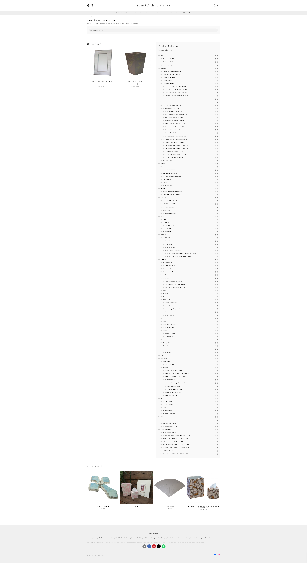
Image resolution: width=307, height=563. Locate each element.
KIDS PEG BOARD (168, 80)
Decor (158, 13)
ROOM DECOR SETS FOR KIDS (172, 105)
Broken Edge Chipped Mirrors (174, 309)
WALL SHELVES (167, 185)
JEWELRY (163, 235)
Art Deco (165, 275)
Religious (171, 13)
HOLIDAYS (166, 222)
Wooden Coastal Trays (170, 426)
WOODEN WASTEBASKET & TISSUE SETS (175, 454)
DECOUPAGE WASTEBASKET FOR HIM (176, 148)
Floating (165, 293)
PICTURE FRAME (168, 404)
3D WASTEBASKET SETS (170, 432)
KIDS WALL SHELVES (169, 102)
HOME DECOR (167, 228)
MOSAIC (165, 330)
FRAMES (163, 188)
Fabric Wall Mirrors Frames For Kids (176, 114)
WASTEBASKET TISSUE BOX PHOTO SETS (176, 139)
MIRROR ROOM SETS (169, 324)
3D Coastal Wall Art (169, 59)
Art (132, 13)
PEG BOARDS (167, 179)
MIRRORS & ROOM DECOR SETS (172, 176)
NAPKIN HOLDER (168, 451)
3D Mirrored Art (168, 262)
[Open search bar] (218, 5)
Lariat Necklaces (170, 247)
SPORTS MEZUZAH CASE (174, 389)
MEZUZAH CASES (170, 380)
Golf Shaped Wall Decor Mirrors (175, 287)
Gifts (177, 13)
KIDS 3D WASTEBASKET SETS (174, 151)
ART (162, 56)
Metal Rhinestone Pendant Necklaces (179, 256)
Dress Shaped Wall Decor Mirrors (175, 284)
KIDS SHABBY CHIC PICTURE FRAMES (176, 96)
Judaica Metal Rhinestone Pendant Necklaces (181, 253)
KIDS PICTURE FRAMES (170, 83)
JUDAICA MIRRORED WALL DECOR (175, 377)
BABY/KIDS (164, 68)
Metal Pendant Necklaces (173, 250)
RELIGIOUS (164, 358)
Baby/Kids (183, 13)
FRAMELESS (166, 299)
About (117, 13)
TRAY (164, 407)
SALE (162, 398)
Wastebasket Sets (150, 13)
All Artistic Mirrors (169, 265)
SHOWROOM (166, 210)
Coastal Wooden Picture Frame (172, 191)
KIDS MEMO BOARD (169, 77)
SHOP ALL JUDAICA (171, 395)
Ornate (165, 340)
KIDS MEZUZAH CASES (174, 386)
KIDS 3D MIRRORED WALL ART (172, 71)
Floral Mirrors (169, 312)
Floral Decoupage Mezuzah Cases (177, 383)
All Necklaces (169, 244)
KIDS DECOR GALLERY (169, 204)
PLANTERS (166, 182)
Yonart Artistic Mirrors (154, 5)
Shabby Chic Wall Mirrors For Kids (175, 123)
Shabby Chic (166, 343)
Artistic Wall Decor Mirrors (173, 281)
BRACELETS (166, 238)
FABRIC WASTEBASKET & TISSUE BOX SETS (176, 444)
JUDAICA (165, 367)
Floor (164, 296)
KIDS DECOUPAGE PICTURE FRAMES (176, 86)
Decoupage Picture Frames (171, 194)
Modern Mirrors (170, 315)
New (122, 13)
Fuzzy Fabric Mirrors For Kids (174, 117)
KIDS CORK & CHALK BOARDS (172, 74)
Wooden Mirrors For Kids (172, 130)
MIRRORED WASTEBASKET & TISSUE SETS (176, 448)
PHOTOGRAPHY (168, 65)
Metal (164, 321)
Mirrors (127, 13)
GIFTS (162, 216)
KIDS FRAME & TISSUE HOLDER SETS (176, 89)
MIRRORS (164, 259)
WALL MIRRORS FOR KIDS (171, 108)
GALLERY (163, 198)
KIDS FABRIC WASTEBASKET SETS (175, 154)
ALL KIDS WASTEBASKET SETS (174, 142)
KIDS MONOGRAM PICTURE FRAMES (176, 93)
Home (88, 17)
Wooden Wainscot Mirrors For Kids (176, 136)
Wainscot (168, 352)
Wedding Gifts (167, 231)
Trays (136, 13)
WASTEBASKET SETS (169, 414)
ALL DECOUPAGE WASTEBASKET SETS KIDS (176, 435)
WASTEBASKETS (168, 160)
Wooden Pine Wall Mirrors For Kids (176, 133)
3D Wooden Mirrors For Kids (173, 111)
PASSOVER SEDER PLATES (173, 392)
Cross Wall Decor (170, 364)
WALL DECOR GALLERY (170, 213)
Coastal (167, 349)
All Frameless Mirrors (169, 272)
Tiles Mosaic (169, 336)
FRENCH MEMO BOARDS (170, 173)
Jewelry (165, 13)
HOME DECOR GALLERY (170, 201)
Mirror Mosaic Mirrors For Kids (174, 120)
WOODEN (165, 346)
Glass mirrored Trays (169, 420)
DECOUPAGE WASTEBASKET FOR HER (176, 145)
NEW (162, 355)
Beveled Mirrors (170, 306)
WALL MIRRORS (167, 411)
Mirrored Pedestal (168, 327)
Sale (189, 13)
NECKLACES (166, 241)
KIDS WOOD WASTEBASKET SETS (175, 157)
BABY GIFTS (166, 219)
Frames (142, 13)
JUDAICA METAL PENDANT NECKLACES (177, 373)
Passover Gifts (169, 225)
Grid (164, 318)
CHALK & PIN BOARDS (169, 170)
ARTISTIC (166, 278)
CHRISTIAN (166, 361)
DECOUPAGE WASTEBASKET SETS (173, 441)
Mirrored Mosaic (170, 333)
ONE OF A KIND (167, 401)
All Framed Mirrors (169, 269)
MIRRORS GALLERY (169, 207)
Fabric (165, 290)
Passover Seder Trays (169, 423)
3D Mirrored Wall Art (169, 62)
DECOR (163, 164)
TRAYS (163, 417)
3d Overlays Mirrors (171, 302)
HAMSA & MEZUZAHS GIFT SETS (175, 370)
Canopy (165, 167)
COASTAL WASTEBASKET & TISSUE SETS (175, 438)
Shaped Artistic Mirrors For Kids (175, 127)
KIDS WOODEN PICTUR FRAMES (175, 99)
